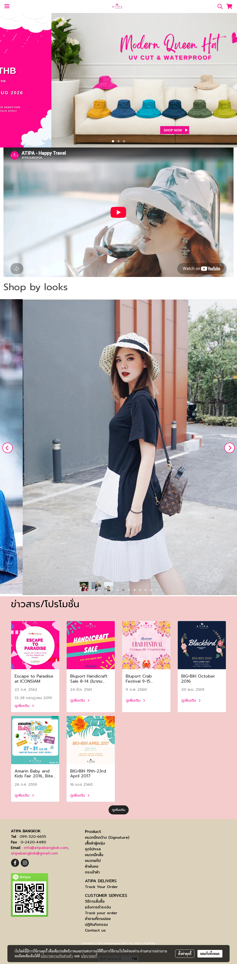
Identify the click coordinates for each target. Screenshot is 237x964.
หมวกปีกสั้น (94, 855)
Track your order (101, 913)
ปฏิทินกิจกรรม (96, 924)
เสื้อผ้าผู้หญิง (95, 843)
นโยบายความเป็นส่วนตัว (57, 956)
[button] (218, 6)
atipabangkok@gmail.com (34, 853)
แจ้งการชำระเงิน (98, 907)
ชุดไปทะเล (93, 849)
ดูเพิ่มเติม (23, 706)
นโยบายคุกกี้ (89, 956)
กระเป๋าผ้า (92, 872)
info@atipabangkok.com (46, 848)
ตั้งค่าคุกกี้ (184, 953)
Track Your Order (101, 887)
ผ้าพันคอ (91, 866)
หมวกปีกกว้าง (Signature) (107, 837)
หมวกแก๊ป (93, 861)
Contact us (95, 930)
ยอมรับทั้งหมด (210, 953)
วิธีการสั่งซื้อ (95, 901)
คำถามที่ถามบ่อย (98, 919)
